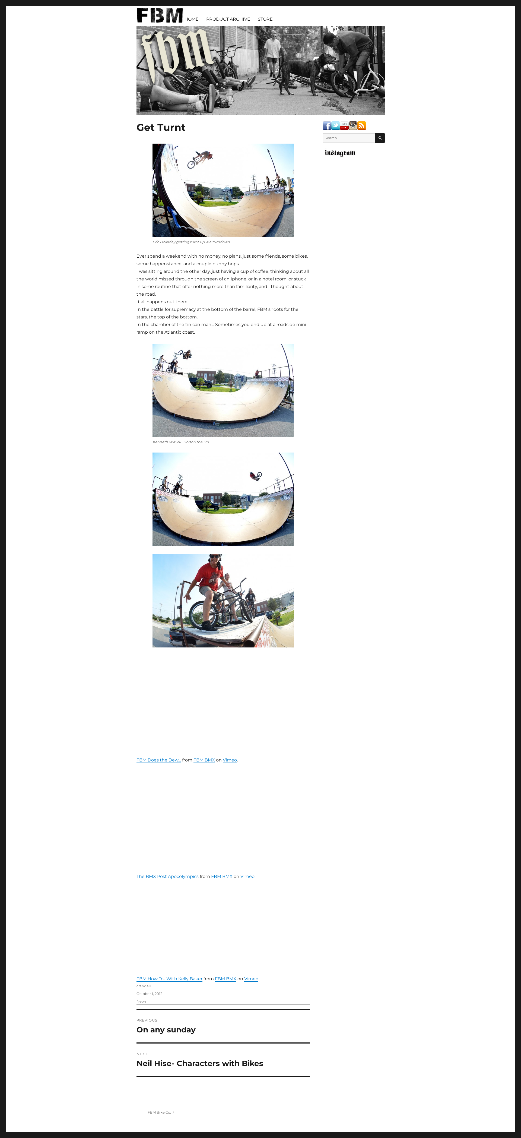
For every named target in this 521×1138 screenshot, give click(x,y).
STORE (265, 19)
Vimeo (230, 760)
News (141, 1001)
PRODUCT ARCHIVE (228, 19)
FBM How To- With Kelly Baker (169, 978)
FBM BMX (204, 760)
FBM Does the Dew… (158, 760)
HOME (192, 19)
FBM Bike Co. (159, 1112)
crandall (143, 986)
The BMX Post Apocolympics (167, 876)
